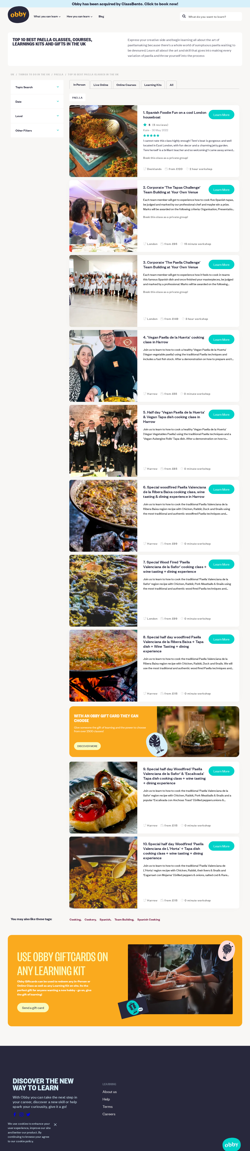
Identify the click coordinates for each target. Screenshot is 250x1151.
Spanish (105, 919)
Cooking (75, 919)
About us (110, 1091)
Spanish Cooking (148, 919)
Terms (108, 1106)
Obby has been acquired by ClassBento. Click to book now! (125, 3)
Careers (109, 1113)
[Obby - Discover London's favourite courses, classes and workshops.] (18, 15)
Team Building (123, 919)
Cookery (90, 919)
